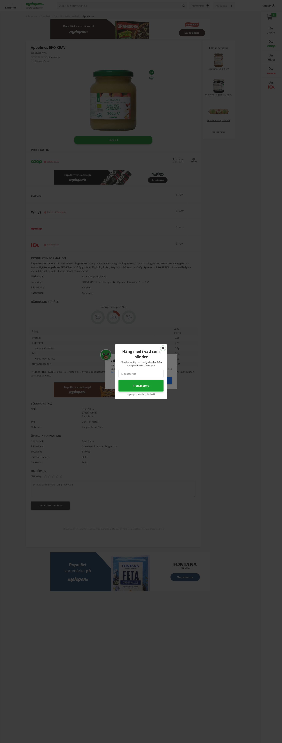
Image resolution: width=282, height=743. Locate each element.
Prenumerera (141, 385)
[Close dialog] (163, 348)
